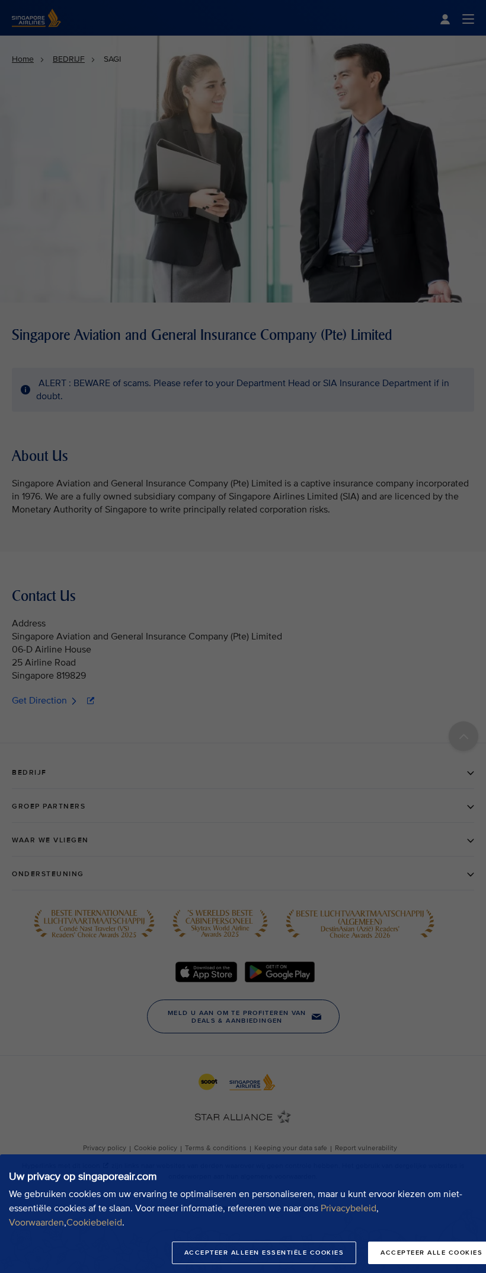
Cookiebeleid (94, 1223)
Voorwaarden (36, 1223)
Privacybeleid (348, 1208)
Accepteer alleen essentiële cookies (264, 1252)
